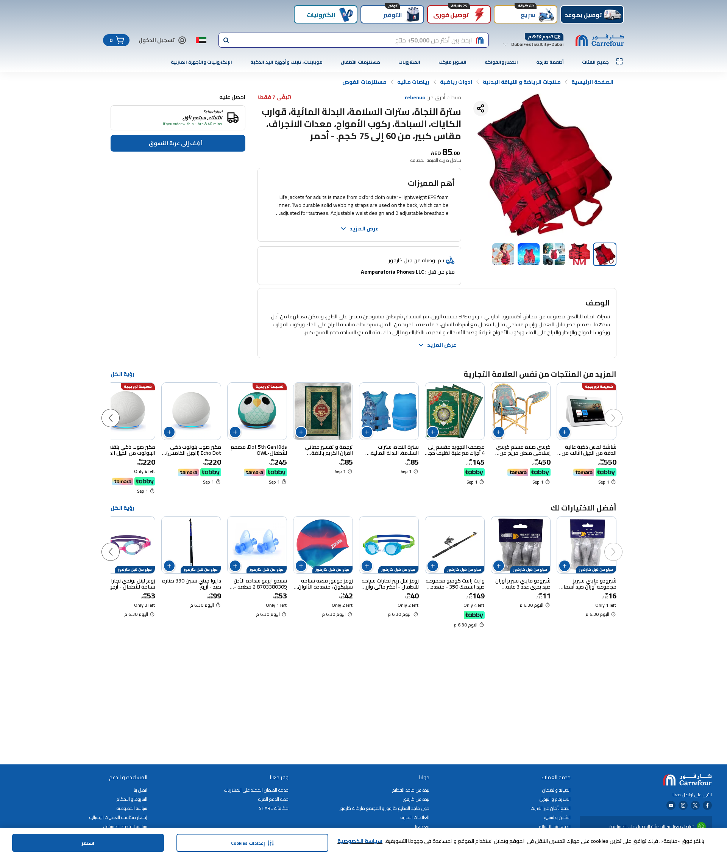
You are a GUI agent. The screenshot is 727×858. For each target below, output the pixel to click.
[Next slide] (118, 410)
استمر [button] (88, 843)
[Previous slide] (620, 410)
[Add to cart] (565, 432)
